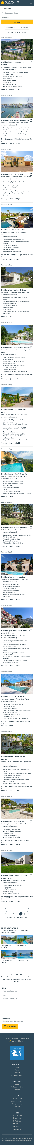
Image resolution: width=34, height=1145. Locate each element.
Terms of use (17, 1098)
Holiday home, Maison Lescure (14, 527)
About (17, 1070)
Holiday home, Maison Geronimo (15, 120)
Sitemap (17, 1090)
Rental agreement (17, 1101)
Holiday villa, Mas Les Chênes (13, 290)
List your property (17, 1075)
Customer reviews (17, 1087)
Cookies (17, 1107)
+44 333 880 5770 (18, 1041)
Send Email (11, 1026)
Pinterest (18, 1121)
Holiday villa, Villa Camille (12, 174)
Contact (17, 1073)
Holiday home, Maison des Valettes (16, 347)
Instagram (18, 1115)
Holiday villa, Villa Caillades (13, 230)
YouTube (18, 1124)
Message (5, 996)
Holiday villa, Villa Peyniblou (13, 697)
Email (4, 988)
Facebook (18, 1118)
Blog (17, 1084)
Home (17, 1067)
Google (18, 1126)
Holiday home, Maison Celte (13, 821)
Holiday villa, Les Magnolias (13, 577)
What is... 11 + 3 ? (7, 1018)
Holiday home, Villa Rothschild (14, 474)
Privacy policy (17, 1104)
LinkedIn (18, 1129)
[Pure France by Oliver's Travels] (10, 2)
